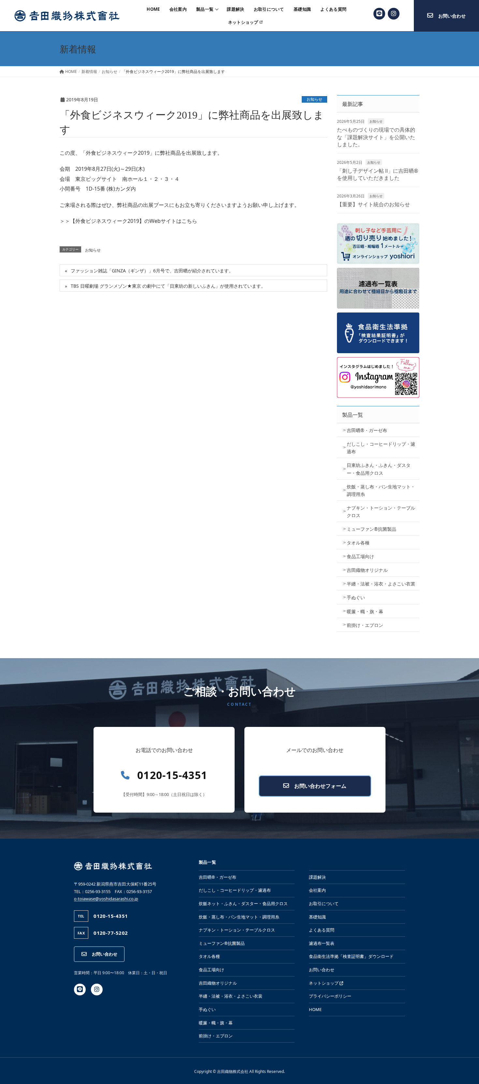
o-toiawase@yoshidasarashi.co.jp (106, 899)
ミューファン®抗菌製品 (371, 529)
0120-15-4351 (172, 775)
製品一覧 (204, 9)
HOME (153, 9)
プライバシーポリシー (330, 996)
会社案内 (178, 9)
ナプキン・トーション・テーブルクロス (381, 511)
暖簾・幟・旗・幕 (365, 611)
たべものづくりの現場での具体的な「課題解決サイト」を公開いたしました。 (376, 137)
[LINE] (379, 14)
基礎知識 (302, 9)
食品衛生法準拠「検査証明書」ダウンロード (351, 956)
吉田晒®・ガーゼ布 (367, 430)
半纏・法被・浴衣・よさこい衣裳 (381, 584)
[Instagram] (393, 14)
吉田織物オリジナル (367, 570)
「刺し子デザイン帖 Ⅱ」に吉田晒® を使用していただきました (377, 174)
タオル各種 (358, 543)
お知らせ (314, 99)
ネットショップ (243, 22)
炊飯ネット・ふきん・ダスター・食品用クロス (243, 903)
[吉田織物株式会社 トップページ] (67, 15)
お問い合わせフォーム (320, 785)
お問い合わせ (104, 954)
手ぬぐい (356, 597)
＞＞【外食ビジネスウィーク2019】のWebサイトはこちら (128, 220)
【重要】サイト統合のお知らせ (373, 204)
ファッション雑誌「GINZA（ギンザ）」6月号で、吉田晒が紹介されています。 (152, 270)
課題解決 (235, 9)
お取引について (269, 9)
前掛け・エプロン (365, 625)
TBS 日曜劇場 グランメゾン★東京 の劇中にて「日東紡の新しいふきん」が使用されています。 (168, 286)
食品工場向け (360, 556)
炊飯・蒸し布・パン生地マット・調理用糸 (381, 490)
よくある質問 (333, 9)
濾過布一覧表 (321, 943)
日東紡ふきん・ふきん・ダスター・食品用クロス (379, 469)
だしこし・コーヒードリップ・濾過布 (381, 448)
